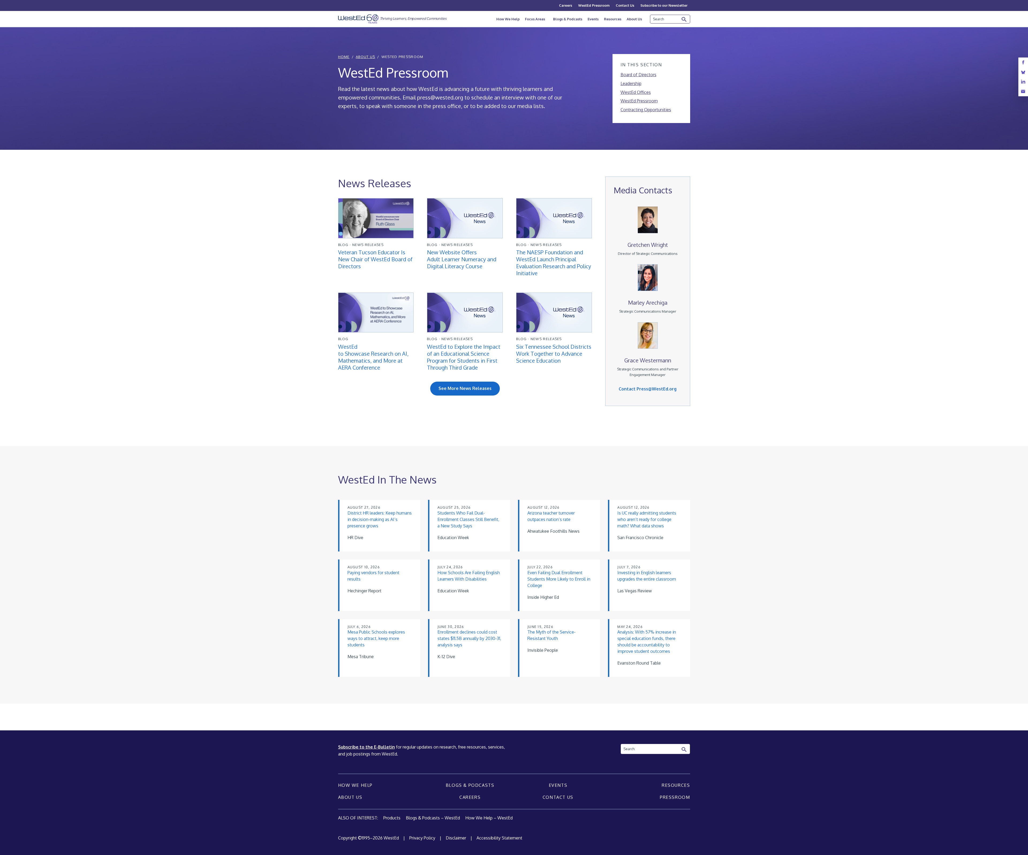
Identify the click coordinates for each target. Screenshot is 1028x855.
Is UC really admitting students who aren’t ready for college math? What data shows (646, 519)
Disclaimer (456, 838)
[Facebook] (1023, 62)
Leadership (631, 83)
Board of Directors (638, 74)
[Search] (684, 19)
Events (593, 19)
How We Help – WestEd (489, 818)
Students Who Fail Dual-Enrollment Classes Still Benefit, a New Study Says (468, 519)
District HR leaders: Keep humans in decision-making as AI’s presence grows (379, 519)
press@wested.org (440, 97)
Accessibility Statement (499, 838)
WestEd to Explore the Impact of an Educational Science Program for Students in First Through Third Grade (463, 357)
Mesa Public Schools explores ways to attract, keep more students (376, 638)
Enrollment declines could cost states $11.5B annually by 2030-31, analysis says (469, 638)
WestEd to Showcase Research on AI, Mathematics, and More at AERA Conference (373, 357)
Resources (612, 19)
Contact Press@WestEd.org (647, 389)
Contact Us (625, 5)
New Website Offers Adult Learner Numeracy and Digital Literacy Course (461, 259)
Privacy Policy (422, 838)
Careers (565, 5)
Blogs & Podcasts (567, 19)
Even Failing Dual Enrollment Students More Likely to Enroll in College (558, 579)
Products (391, 818)
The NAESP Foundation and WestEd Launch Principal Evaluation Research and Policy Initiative (553, 263)
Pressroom (675, 797)
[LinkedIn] (1023, 82)
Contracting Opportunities (646, 109)
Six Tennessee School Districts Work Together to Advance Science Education (553, 353)
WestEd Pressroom (594, 5)
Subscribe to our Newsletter (663, 5)
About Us (634, 19)
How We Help (508, 19)
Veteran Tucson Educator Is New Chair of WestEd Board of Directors (375, 259)
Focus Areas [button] (535, 19)
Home (344, 57)
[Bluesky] (1023, 72)
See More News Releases (465, 388)
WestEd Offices (636, 92)
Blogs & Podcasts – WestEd (433, 818)
